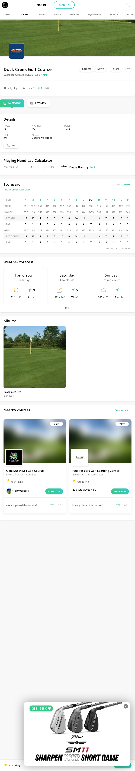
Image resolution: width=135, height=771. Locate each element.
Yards (118, 184)
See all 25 (121, 410)
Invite (100, 69)
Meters (127, 184)
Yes (40, 88)
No (47, 88)
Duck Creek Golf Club (17, 189)
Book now (54, 491)
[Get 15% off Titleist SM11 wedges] (77, 734)
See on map (41, 74)
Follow (86, 69)
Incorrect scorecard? (118, 248)
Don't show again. (78, 762)
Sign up (64, 5)
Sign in (41, 5)
